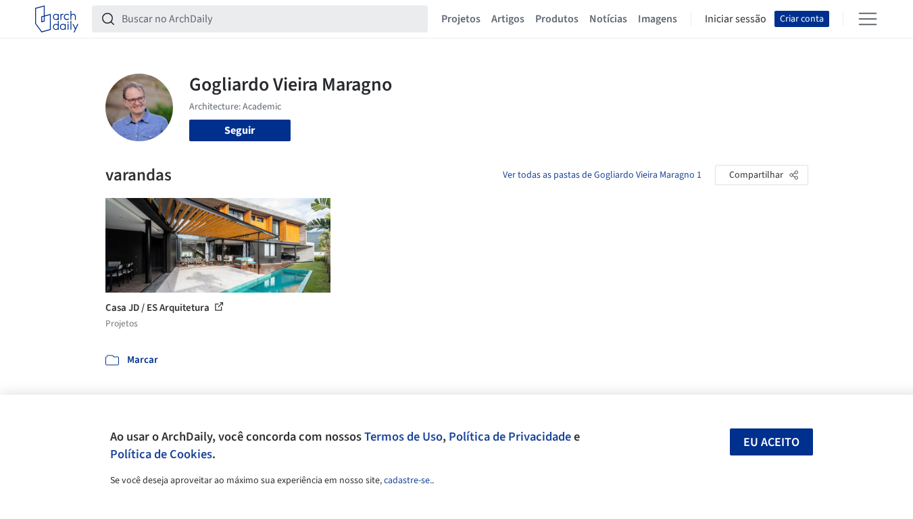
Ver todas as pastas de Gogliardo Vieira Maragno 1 (602, 175)
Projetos (460, 18)
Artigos (507, 18)
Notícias (608, 18)
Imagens (657, 18)
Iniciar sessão (735, 18)
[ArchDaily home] (56, 18)
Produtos (556, 18)
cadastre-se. (408, 480)
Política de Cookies (161, 454)
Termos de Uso (403, 436)
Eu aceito (771, 442)
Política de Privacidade (510, 436)
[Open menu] (868, 19)
